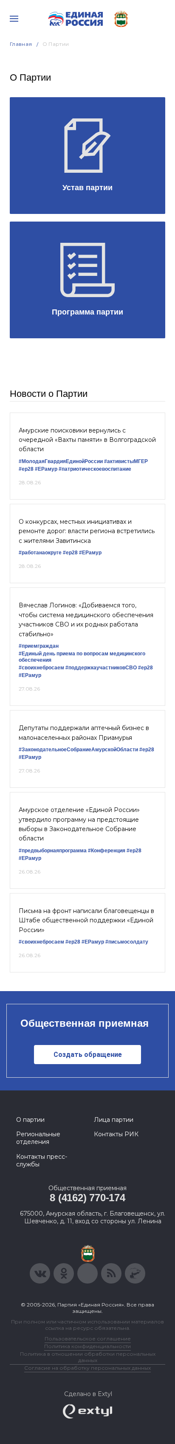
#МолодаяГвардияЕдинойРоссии (61, 461)
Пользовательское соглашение (88, 1338)
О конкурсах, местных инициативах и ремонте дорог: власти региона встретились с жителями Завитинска (87, 531)
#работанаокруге (40, 553)
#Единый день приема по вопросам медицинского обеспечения (82, 657)
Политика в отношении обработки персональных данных (87, 1357)
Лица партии (113, 1120)
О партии (30, 1120)
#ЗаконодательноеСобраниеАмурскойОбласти (78, 750)
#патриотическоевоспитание (95, 469)
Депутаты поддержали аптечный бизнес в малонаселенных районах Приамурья (84, 732)
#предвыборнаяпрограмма (53, 851)
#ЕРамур (46, 469)
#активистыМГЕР (126, 461)
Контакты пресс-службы (41, 1160)
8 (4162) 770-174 (87, 1197)
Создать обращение (88, 1055)
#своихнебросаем (41, 668)
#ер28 (26, 469)
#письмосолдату (126, 942)
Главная (21, 44)
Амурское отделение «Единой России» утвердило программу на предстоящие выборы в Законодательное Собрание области (79, 824)
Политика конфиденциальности (87, 1346)
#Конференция (106, 851)
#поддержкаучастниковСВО (101, 668)
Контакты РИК (116, 1134)
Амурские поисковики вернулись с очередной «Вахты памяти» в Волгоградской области (87, 440)
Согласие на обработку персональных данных (87, 1368)
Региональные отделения (38, 1138)
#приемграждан (39, 646)
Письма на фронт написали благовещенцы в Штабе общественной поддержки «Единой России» (86, 920)
